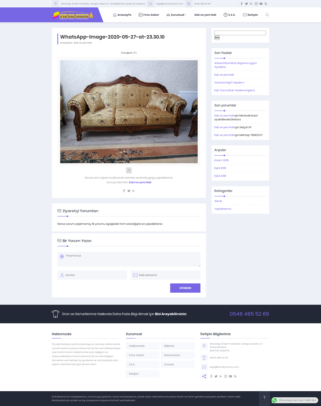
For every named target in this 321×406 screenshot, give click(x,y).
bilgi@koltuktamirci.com (169, 3)
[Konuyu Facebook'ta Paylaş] (124, 190)
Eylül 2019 (220, 168)
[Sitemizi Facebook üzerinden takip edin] (241, 3)
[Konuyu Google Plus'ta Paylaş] (133, 190)
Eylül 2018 (220, 176)
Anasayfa (124, 15)
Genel (218, 201)
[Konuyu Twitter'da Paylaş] (128, 190)
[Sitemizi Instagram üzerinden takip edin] (256, 3)
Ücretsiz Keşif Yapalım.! (229, 82)
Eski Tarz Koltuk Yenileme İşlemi (234, 90)
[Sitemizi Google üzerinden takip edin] (251, 3)
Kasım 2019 (221, 160)
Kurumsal (177, 15)
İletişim (253, 15)
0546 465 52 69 (202, 3)
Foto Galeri (151, 15)
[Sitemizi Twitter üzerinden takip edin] (246, 3)
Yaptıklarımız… (223, 209)
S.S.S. (232, 15)
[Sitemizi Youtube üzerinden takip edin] (261, 3)
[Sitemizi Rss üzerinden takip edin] (265, 3)
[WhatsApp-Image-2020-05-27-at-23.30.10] (128, 161)
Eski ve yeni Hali (205, 15)
